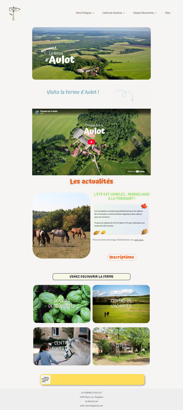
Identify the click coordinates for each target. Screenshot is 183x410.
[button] (121, 257)
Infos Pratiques (83, 13)
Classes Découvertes (143, 13)
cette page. (139, 239)
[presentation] (92, 13)
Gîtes (167, 13)
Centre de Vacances (112, 13)
